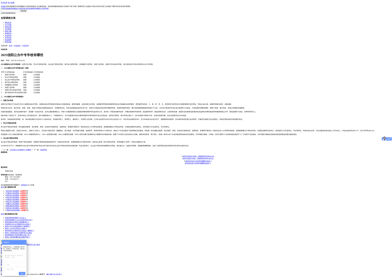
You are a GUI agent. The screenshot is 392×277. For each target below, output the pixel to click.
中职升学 (25, 46)
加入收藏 (11, 2)
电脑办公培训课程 (12, 204)
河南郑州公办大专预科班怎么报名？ (18, 224)
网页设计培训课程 (12, 195)
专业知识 (8, 35)
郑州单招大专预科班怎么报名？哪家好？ (19, 230)
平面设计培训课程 (12, 193)
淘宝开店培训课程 (12, 197)
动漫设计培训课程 (12, 199)
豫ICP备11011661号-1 (54, 274)
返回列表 (43, 150)
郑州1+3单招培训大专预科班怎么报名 (18, 233)
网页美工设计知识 (33, 244)
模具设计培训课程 (12, 208)
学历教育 (8, 29)
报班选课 (8, 27)
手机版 (3, 6)
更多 (2, 187)
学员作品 (8, 37)
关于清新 (8, 25)
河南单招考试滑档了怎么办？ (15, 218)
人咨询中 (23, 191)
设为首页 (4, 2)
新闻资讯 (8, 33)
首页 (10, 46)
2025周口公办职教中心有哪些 (20, 150)
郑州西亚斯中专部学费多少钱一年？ (18, 235)
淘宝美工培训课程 (12, 201)
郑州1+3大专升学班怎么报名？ (16, 228)
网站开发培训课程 (13, 210)
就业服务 (8, 40)
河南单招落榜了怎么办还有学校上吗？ (19, 220)
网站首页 (8, 22)
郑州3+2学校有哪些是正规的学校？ (17, 237)
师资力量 (8, 31)
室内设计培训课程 (12, 191)
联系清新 (8, 42)
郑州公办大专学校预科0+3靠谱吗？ (17, 226)
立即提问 (24, 185)
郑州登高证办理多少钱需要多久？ (17, 222)
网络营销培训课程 (12, 206)
